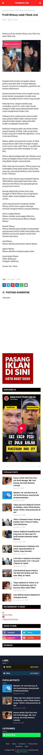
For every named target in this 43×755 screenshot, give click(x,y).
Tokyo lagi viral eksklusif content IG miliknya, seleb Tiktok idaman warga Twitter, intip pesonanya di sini (26, 508)
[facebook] (11, 632)
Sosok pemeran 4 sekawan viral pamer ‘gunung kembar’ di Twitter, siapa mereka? (26, 548)
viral (19, 673)
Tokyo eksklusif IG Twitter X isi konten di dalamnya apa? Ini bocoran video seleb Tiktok (25, 585)
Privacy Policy (32, 744)
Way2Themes (23, 750)
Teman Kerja (7, 615)
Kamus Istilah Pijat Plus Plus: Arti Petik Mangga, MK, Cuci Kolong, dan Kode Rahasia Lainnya (25, 481)
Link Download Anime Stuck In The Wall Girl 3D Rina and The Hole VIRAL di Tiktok (25, 573)
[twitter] (31, 632)
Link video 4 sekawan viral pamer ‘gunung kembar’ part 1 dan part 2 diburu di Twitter (26, 560)
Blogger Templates (21, 752)
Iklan (26, 746)
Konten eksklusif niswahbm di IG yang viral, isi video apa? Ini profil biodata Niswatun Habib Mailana (26, 535)
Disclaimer (19, 746)
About (14, 744)
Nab (5, 19)
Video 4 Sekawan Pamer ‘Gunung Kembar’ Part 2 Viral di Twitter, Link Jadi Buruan (26, 521)
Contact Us (22, 744)
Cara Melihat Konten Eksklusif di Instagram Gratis (26, 596)
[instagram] (11, 638)
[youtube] (31, 638)
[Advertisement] (22, 27)
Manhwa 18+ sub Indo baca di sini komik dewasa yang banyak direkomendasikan (26, 495)
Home (8, 744)
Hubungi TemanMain (10, 619)
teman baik (11, 279)
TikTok (11, 10)
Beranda (5, 10)
